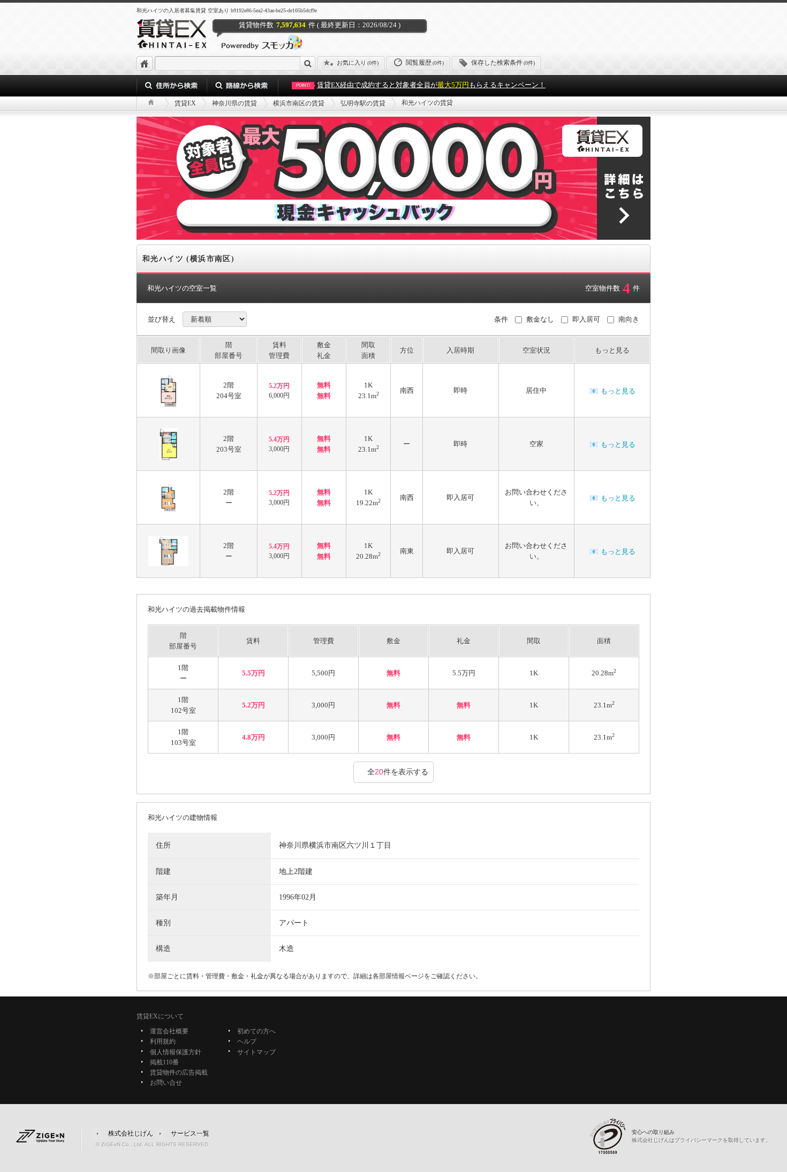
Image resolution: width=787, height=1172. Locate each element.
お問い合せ (166, 1083)
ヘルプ (246, 1042)
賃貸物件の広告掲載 (179, 1072)
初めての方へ (256, 1031)
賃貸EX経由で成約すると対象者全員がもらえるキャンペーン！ (421, 85)
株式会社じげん (130, 1133)
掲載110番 (164, 1062)
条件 (501, 319)
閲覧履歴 (425, 62)
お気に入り (358, 62)
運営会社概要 (169, 1031)
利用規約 (163, 1042)
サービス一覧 (190, 1133)
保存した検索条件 (503, 62)
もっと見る (612, 391)
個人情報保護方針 (175, 1052)
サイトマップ (256, 1052)
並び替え (162, 319)
